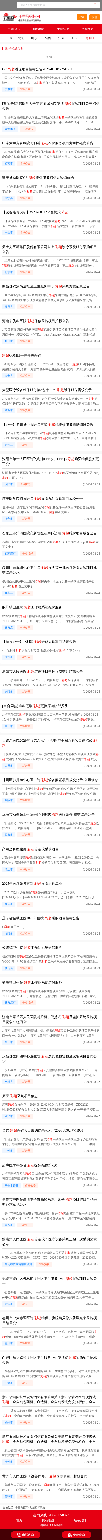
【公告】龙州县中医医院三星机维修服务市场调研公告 (47, 425)
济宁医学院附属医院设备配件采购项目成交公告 (42, 499)
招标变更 (88, 29)
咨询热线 (51, 1515)
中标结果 (63, 29)
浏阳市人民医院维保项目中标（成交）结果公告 (42, 671)
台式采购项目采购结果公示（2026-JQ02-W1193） (43, 1130)
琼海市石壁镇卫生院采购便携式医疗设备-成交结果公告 (48, 814)
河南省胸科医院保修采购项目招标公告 (35, 321)
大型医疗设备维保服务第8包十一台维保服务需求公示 (47, 390)
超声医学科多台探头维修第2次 (29, 1165)
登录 (81, 17)
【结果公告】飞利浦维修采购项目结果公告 (39, 642)
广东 (75, 38)
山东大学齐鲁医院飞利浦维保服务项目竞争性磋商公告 (47, 143)
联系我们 (80, 1520)
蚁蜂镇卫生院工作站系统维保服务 (32, 607)
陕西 (48, 38)
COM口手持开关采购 (21, 355)
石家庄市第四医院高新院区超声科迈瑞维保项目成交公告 (49, 533)
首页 (19, 1520)
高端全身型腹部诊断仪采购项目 (30, 849)
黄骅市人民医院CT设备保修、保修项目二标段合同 (44, 1476)
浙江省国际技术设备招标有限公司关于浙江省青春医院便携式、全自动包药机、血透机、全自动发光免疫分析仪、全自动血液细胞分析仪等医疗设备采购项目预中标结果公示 (50, 1402)
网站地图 (48, 1520)
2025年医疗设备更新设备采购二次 (32, 883)
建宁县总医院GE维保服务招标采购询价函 (38, 178)
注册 (94, 17)
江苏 (61, 38)
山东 (34, 38)
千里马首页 (21, 1507)
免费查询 (79, 1535)
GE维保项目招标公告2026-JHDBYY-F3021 (38, 69)
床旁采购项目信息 (20, 1096)
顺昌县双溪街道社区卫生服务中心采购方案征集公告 (46, 286)
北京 (21, 38)
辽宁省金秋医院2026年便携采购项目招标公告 (40, 918)
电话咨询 (28, 1535)
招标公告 (14, 29)
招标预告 (39, 29)
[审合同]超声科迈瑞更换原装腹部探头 (35, 706)
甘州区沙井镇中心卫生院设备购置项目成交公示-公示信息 (50, 780)
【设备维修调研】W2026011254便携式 (35, 212)
